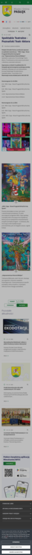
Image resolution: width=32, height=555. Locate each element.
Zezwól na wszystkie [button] (16, 552)
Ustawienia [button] (16, 542)
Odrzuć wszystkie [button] (16, 547)
